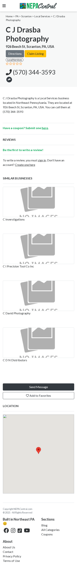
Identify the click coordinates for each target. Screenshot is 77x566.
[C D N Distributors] (38, 343)
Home (9, 16)
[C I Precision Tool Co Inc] (38, 249)
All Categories (50, 529)
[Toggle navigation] (4, 6)
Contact (8, 551)
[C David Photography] (38, 296)
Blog (44, 525)
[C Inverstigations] (38, 202)
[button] (9, 79)
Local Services (42, 16)
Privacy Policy (12, 556)
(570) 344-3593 (34, 72)
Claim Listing (35, 53)
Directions (15, 53)
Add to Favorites (40, 395)
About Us (9, 547)
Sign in (42, 160)
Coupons (47, 534)
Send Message (38, 387)
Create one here (25, 164)
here (45, 128)
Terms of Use (11, 560)
